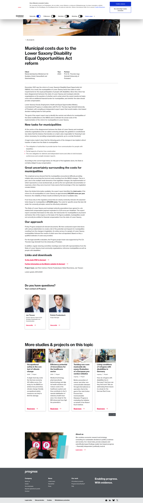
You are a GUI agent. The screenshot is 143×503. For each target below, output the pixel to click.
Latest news (51, 481)
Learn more (79, 450)
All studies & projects (77, 481)
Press (49, 486)
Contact (27, 491)
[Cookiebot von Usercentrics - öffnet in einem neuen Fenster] (19, 16)
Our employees (29, 486)
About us (27, 481)
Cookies (49, 500)
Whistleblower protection (62, 500)
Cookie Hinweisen (100, 7)
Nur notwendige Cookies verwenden (120, 9)
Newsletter (51, 484)
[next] (114, 414)
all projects (30, 40)
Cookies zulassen (120, 4)
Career (27, 484)
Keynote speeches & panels (32, 488)
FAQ (73, 486)
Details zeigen (89, 16)
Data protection (39, 500)
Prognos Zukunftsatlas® (78, 484)
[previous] (110, 414)
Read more (31, 409)
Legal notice (28, 500)
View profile (29, 325)
